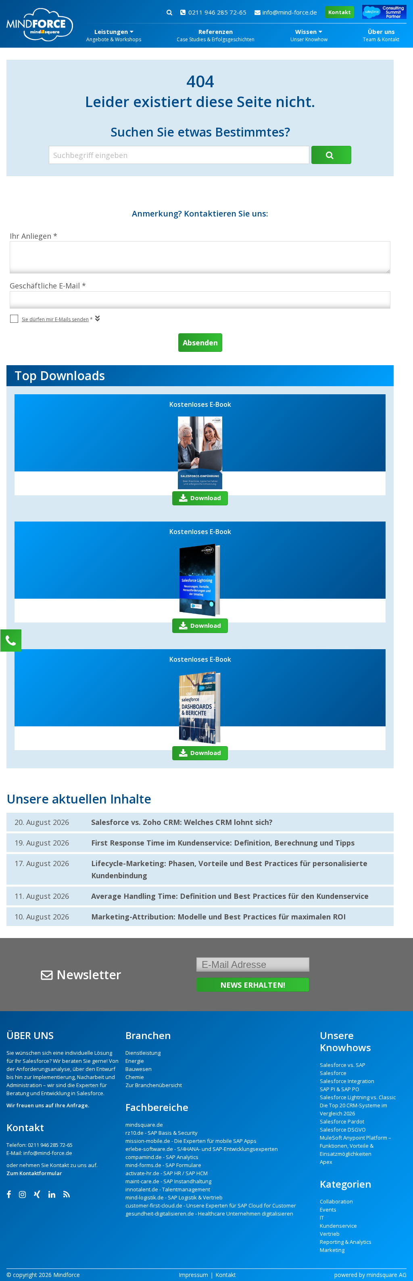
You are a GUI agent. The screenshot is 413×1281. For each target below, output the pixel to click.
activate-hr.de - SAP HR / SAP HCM (166, 1173)
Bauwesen (138, 1069)
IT (322, 1217)
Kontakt (339, 12)
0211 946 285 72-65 (217, 12)
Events (328, 1209)
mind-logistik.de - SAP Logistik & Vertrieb (174, 1197)
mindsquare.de (144, 1124)
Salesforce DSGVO (343, 1129)
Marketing (332, 1250)
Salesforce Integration (347, 1081)
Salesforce (36, 1060)
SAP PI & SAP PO (339, 1089)
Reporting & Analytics (345, 1241)
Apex (326, 1161)
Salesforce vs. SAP (342, 1065)
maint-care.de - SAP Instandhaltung (168, 1181)
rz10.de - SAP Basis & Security (161, 1132)
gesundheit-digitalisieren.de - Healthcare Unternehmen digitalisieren (209, 1213)
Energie (134, 1060)
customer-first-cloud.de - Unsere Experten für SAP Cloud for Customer (210, 1205)
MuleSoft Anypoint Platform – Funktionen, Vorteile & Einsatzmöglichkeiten (355, 1145)
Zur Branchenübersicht (153, 1085)
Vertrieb (330, 1233)
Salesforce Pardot (342, 1121)
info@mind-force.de (290, 12)
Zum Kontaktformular (34, 1173)
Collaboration (336, 1201)
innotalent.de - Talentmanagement (167, 1189)
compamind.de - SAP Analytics (161, 1157)
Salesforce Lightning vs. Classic (358, 1097)
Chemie (134, 1077)
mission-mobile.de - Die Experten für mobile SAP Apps (191, 1140)
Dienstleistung (143, 1052)
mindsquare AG (387, 1275)
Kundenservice (338, 1225)
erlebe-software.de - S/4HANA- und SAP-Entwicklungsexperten (201, 1149)
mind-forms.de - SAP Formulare (163, 1165)
